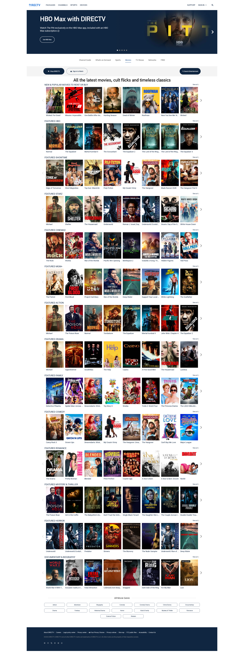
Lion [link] (182, 587)
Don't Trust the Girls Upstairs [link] (115, 515)
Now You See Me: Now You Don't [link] (174, 115)
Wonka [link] (68, 260)
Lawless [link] (183, 369)
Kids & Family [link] (144, 610)
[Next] (212, 32)
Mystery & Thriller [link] (167, 610)
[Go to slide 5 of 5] (126, 50)
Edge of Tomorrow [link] (53, 188)
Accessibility (142, 632)
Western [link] (133, 616)
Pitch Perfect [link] (109, 478)
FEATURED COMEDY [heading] (55, 411)
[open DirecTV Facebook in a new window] (48, 643)
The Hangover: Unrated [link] (132, 442)
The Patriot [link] (50, 297)
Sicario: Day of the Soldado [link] (172, 224)
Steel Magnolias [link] (71, 188)
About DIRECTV (49, 632)
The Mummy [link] (128, 551)
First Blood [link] (69, 297)
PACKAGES (50, 5)
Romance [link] (190, 610)
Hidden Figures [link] (167, 260)
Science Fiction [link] (111, 616)
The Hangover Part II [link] (188, 188)
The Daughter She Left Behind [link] (154, 515)
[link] (55, 100)
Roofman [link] (145, 115)
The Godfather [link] (186, 297)
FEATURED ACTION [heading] (54, 302)
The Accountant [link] (110, 151)
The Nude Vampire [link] (149, 551)
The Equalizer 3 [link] (186, 151)
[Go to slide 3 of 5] (122, 50)
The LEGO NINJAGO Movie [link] (191, 406)
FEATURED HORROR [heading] (55, 520)
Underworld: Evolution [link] (151, 224)
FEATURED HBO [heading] (52, 121)
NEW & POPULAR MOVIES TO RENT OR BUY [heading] (66, 84)
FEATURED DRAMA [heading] (54, 339)
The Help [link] (107, 369)
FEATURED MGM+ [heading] (53, 266)
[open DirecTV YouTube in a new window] (58, 643)
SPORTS (73, 5)
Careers (58, 632)
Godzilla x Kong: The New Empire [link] (155, 260)
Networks (152, 60)
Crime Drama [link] (167, 605)
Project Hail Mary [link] (91, 297)
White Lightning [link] (167, 297)
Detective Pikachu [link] (53, 406)
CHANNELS (62, 5)
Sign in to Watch (78, 71)
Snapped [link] (126, 587)
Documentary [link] (189, 605)
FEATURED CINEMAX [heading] (55, 230)
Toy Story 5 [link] (108, 406)
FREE (163, 60)
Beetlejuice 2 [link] (128, 260)
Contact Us (152, 632)
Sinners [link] (107, 551)
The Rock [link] (50, 260)
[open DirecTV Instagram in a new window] (55, 643)
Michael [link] (49, 224)
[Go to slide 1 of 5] (117, 50)
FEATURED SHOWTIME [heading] (56, 157)
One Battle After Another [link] (94, 115)
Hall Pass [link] (184, 260)
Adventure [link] (77, 605)
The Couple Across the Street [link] (173, 515)
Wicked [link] (183, 115)
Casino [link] (125, 369)
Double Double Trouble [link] (189, 515)
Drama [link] (55, 610)
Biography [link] (99, 605)
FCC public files (131, 632)
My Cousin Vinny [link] (129, 188)
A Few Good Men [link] (149, 369)
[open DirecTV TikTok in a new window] (62, 643)
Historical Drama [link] (99, 610)
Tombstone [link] (108, 333)
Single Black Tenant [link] (131, 515)
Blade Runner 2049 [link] (168, 188)
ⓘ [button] (58, 31)
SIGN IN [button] (201, 5)
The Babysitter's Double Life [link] (95, 515)
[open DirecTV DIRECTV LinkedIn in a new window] (44, 643)
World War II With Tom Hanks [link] (58, 587)
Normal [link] (49, 151)
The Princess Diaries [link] (169, 406)
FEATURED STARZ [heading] (53, 193)
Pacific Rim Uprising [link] (112, 260)
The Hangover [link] (147, 188)
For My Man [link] (166, 587)
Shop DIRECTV (55, 71)
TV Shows (140, 60)
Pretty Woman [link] (71, 478)
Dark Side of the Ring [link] (150, 587)
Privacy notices (111, 632)
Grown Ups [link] (69, 442)
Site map (121, 632)
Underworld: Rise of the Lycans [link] (173, 551)
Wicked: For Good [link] (53, 115)
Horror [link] (122, 610)
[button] (212, 5)
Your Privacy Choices (97, 632)
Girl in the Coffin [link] (71, 515)
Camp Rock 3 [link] (51, 442)
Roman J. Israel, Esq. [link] (131, 224)
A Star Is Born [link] (147, 478)
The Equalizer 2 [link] (129, 151)
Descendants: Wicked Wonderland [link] (98, 406)
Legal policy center (69, 632)
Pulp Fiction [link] (108, 188)
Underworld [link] (108, 224)
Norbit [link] (182, 478)
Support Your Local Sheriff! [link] (153, 297)
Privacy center (81, 632)
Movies (128, 60)
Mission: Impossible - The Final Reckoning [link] (82, 115)
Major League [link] (185, 442)
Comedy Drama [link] (145, 605)
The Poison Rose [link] (72, 333)
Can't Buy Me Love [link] (168, 442)
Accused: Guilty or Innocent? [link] (76, 587)
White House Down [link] (188, 224)
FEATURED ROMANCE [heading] (55, 448)
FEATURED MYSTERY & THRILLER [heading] (61, 484)
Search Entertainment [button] (191, 71)
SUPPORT (191, 5)
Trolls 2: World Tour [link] (150, 406)
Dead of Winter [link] (129, 115)
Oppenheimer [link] (70, 369)
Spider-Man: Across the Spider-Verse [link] (80, 406)
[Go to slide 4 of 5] (124, 50)
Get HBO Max (47, 40)
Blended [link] (87, 478)
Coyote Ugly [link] (127, 478)
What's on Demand (103, 60)
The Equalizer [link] (70, 151)
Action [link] (55, 605)
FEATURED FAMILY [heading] (54, 375)
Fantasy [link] (77, 610)
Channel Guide (85, 60)
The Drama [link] (50, 478)
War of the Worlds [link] (91, 260)
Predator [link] (88, 551)
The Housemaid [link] (90, 224)
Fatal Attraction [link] (90, 587)
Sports (118, 60)
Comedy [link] (122, 605)
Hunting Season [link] (110, 115)
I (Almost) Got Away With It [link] (115, 587)
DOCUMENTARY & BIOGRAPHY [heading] (60, 557)
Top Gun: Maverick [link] (92, 188)
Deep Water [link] (127, 297)
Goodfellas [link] (88, 369)
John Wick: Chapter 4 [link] (169, 333)
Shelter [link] (68, 224)
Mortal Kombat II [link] (91, 151)
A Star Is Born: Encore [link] (170, 478)
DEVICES (83, 5)
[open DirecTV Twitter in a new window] (51, 643)
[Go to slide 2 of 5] (119, 50)
